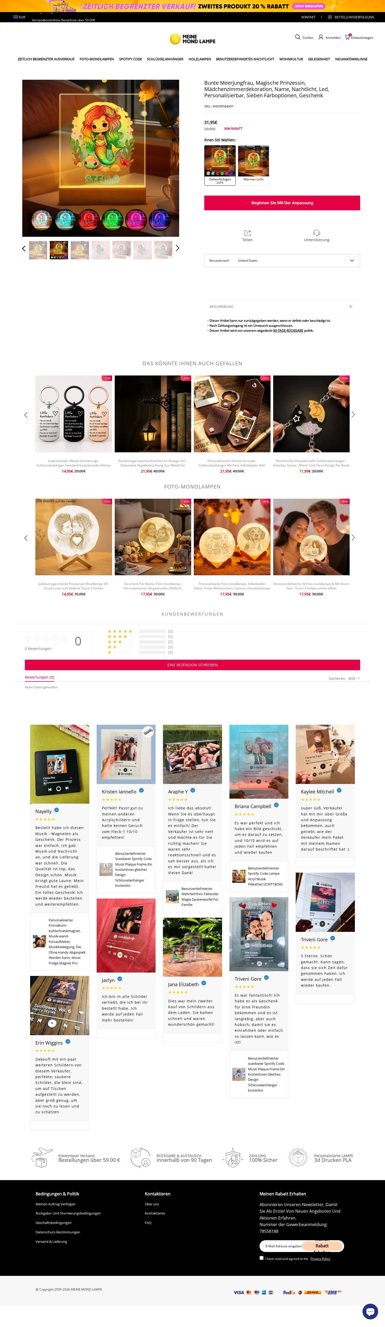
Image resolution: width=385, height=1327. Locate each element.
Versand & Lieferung (51, 1241)
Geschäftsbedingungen (54, 1222)
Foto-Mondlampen (97, 59)
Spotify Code (130, 59)
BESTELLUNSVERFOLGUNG (350, 17)
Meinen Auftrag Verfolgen (55, 1204)
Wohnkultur (291, 59)
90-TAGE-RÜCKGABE (288, 330)
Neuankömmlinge (351, 59)
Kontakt (308, 17)
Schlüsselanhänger (165, 59)
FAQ (148, 1222)
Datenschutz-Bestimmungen (58, 1232)
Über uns (152, 1204)
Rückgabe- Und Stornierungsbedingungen (68, 1213)
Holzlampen (200, 59)
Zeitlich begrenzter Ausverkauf (46, 59)
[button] (34, 157)
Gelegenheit (319, 59)
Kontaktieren (155, 1213)
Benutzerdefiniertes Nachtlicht (245, 59)
